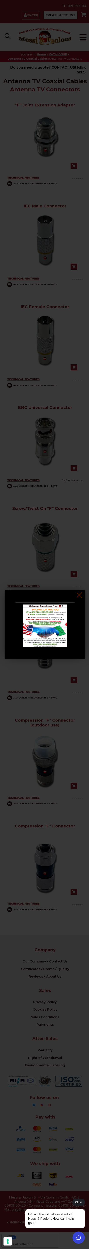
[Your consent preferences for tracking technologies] (7, 1241)
